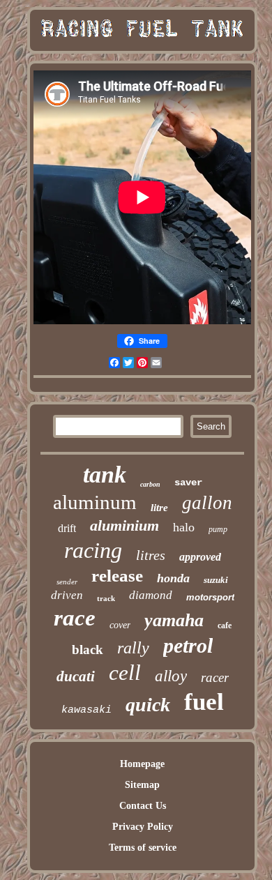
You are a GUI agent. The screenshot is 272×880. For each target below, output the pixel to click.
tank (104, 474)
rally (133, 648)
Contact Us (142, 806)
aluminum (95, 502)
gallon (207, 502)
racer (215, 677)
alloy (171, 676)
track (106, 598)
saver (188, 482)
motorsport (210, 597)
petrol (188, 645)
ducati (75, 676)
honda (173, 578)
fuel (204, 701)
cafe (225, 625)
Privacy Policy (142, 826)
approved (200, 557)
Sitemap (142, 785)
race (75, 617)
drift (67, 528)
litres (150, 555)
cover (119, 625)
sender (66, 581)
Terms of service (142, 847)
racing (93, 550)
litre (159, 507)
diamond (150, 595)
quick (148, 704)
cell (125, 672)
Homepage (142, 764)
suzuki (216, 580)
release (117, 575)
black (87, 649)
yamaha (174, 620)
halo (184, 527)
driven (67, 595)
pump (218, 529)
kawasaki (86, 710)
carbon (150, 484)
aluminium (124, 525)
